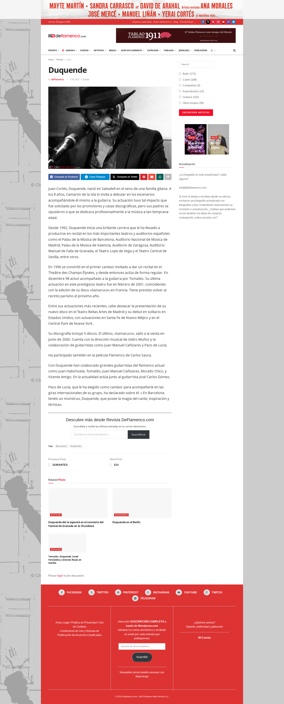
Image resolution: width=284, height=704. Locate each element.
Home (51, 60)
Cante (68, 60)
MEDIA (112, 50)
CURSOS (84, 50)
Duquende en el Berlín (126, 522)
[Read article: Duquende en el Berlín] (142, 503)
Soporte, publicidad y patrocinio (204, 626)
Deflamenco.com (129, 696)
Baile (189, 73)
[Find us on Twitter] (208, 22)
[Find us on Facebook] (203, 22)
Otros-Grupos (193, 103)
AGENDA (70, 50)
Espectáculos (193, 91)
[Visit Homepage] (67, 35)
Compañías (191, 85)
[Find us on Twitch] (228, 22)
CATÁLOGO (152, 50)
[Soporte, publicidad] (141, 21)
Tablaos (168, 50)
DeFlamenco (57, 79)
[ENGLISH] (184, 50)
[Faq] (175, 21)
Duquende (76, 446)
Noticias (56, 515)
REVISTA (52, 50)
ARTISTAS (99, 50)
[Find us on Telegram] (233, 22)
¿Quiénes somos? (204, 622)
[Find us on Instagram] (218, 22)
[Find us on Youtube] (223, 22)
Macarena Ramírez (196, 145)
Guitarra (191, 97)
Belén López (215, 145)
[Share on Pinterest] (143, 177)
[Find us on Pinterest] (213, 22)
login (60, 575)
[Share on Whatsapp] (160, 177)
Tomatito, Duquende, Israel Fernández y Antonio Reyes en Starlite (64, 559)
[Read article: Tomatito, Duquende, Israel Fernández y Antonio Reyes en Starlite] (67, 543)
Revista (59, 60)
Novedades (121, 515)
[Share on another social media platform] (168, 177)
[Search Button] (234, 50)
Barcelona (61, 446)
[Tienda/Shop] (186, 21)
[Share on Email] (151, 177)
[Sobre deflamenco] (162, 21)
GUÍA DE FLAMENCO (131, 50)
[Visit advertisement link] (142, 9)
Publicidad (200, 50)
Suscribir (142, 657)
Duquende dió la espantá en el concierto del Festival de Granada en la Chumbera (75, 524)
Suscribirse (138, 434)
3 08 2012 (74, 79)
